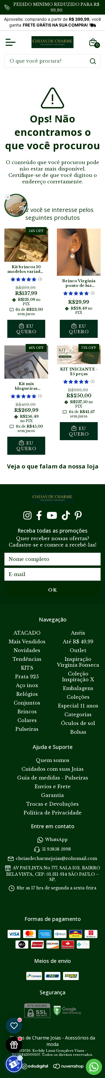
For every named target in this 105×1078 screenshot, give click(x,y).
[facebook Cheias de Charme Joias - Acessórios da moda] (39, 515)
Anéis (78, 633)
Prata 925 (27, 677)
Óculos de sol (78, 723)
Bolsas (78, 732)
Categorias (78, 714)
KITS (27, 668)
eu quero (26, 328)
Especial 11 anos (78, 706)
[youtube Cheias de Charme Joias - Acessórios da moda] (52, 515)
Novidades (27, 650)
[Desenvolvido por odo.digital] (37, 1067)
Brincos (27, 711)
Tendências (27, 659)
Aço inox (27, 685)
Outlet (78, 650)
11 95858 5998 (56, 849)
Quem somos (52, 760)
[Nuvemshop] (68, 1067)
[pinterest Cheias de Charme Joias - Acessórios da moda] (78, 515)
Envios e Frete (53, 786)
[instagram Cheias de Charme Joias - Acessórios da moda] (27, 515)
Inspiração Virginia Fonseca (78, 662)
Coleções (78, 697)
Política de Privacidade (53, 813)
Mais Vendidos (27, 642)
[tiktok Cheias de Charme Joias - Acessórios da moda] (66, 515)
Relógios (27, 694)
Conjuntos (27, 703)
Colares (27, 720)
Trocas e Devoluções (52, 804)
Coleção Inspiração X (78, 676)
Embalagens (78, 688)
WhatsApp (56, 839)
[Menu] (11, 42)
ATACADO (27, 633)
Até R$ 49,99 (78, 642)
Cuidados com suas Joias (53, 769)
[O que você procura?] (93, 61)
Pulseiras (26, 729)
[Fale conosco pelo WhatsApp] (94, 1067)
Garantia (52, 795)
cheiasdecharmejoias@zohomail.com (56, 858)
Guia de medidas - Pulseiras (52, 778)
